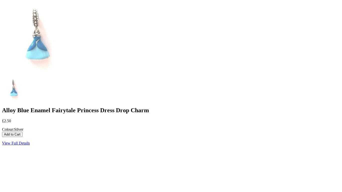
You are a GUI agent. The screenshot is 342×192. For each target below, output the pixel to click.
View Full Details (16, 143)
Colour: (8, 129)
